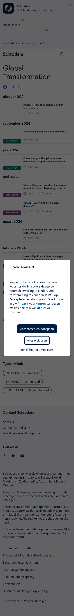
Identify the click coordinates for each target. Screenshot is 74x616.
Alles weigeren (37, 340)
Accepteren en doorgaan (37, 329)
